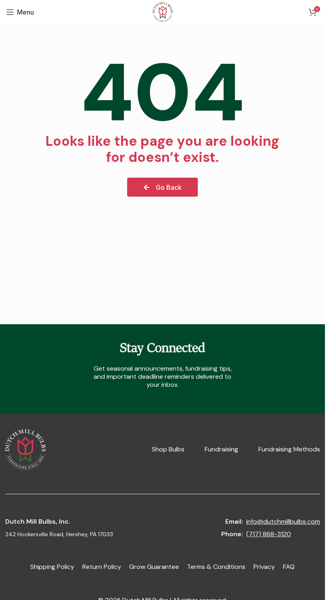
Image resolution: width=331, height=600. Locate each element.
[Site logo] (163, 11)
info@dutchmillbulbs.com (283, 521)
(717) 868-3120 (268, 534)
